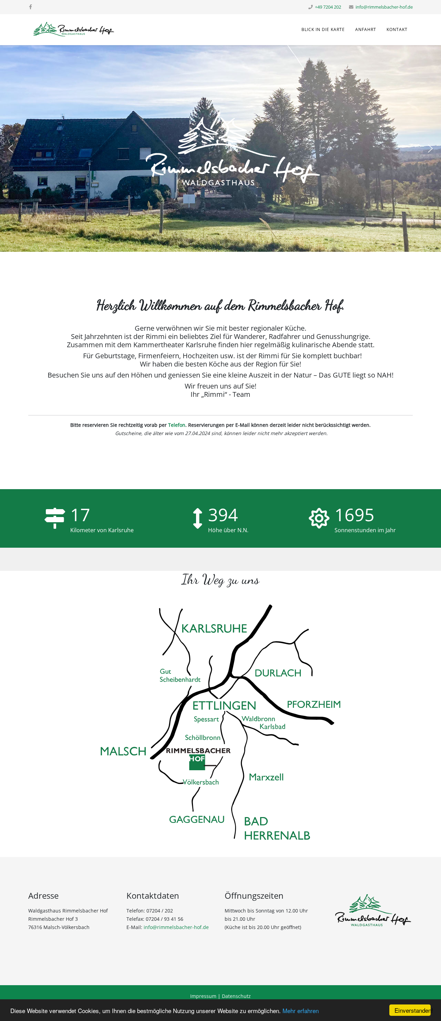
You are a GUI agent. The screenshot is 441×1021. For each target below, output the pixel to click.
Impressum (203, 996)
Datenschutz (236, 996)
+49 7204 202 (328, 7)
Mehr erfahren (301, 1010)
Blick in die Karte (323, 29)
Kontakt (397, 29)
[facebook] (30, 6)
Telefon (176, 425)
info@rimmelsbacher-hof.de (384, 7)
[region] (220, 148)
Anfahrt (365, 29)
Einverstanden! (412, 1010)
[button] (10, 148)
